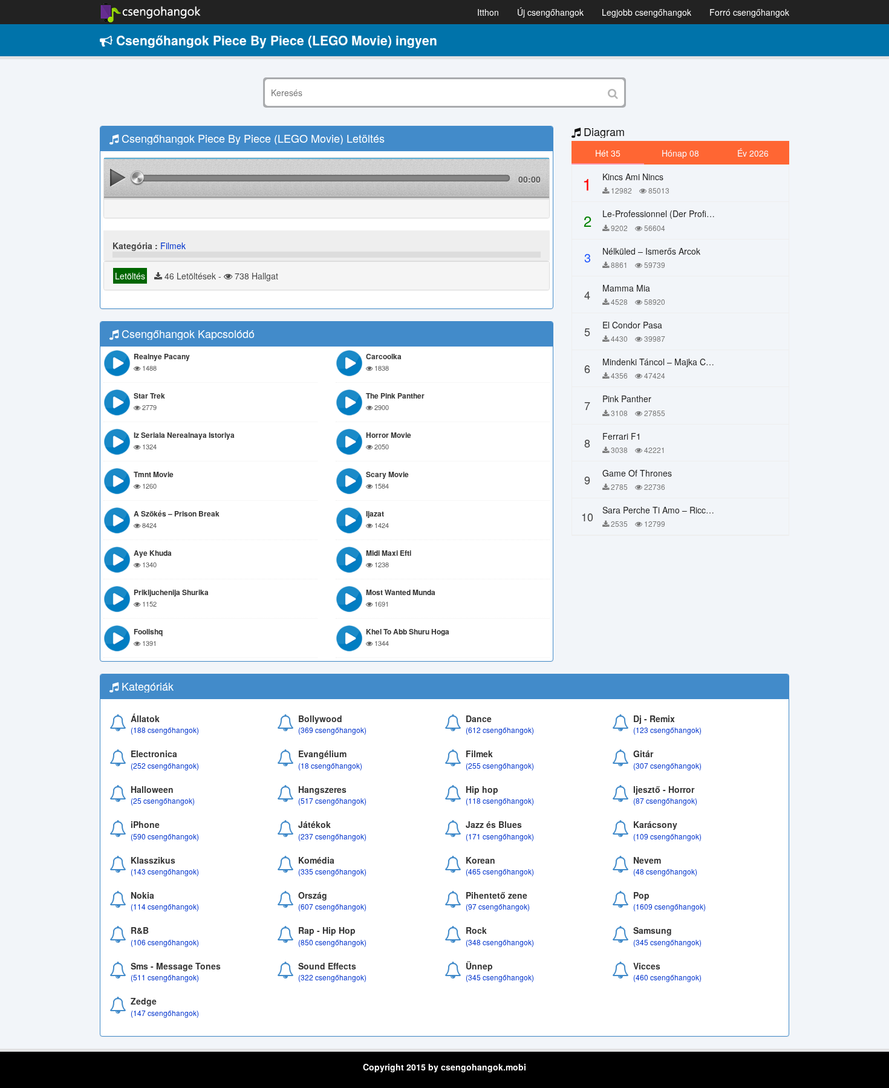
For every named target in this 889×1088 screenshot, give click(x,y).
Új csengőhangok (550, 12)
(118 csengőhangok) (500, 800)
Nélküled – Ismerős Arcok (651, 251)
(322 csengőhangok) (332, 977)
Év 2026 (753, 153)
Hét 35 (607, 153)
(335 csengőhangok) (332, 871)
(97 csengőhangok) (498, 906)
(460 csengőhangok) (667, 977)
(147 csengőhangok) (165, 1013)
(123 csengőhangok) (667, 730)
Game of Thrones (637, 473)
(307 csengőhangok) (667, 765)
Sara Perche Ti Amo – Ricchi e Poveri (674, 510)
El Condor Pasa (632, 325)
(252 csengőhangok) (165, 765)
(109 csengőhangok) (667, 836)
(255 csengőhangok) (500, 765)
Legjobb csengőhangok (646, 12)
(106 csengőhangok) (165, 942)
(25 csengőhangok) (163, 800)
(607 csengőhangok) (332, 906)
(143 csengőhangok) (165, 871)
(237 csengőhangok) (332, 836)
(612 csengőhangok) (500, 730)
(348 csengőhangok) (500, 942)
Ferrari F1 (621, 436)
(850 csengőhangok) (332, 942)
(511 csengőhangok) (165, 977)
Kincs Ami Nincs (632, 177)
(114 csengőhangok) (165, 906)
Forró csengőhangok (749, 12)
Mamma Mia (626, 288)
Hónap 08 (680, 153)
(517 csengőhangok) (332, 800)
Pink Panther (626, 399)
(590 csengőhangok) (165, 836)
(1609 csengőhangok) (669, 906)
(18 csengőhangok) (330, 765)
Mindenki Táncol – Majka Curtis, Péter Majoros (691, 362)
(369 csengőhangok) (332, 730)
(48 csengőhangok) (665, 871)
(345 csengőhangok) (667, 942)
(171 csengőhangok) (500, 836)
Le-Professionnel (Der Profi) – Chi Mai (675, 213)
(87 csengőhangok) (665, 800)
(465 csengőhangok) (500, 871)
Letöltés (130, 276)
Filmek (173, 245)
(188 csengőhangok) (165, 730)
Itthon (488, 12)
